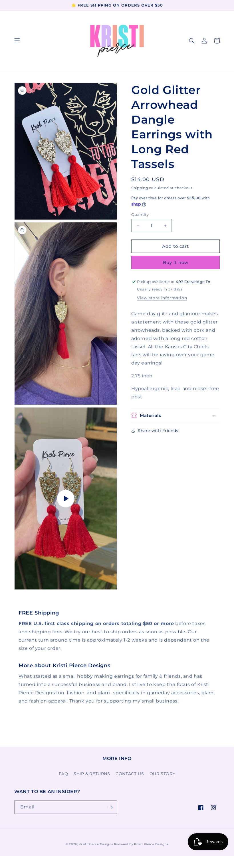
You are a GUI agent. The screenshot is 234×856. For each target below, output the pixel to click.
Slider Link (27, 613)
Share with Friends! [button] (158, 430)
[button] (17, 40)
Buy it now (175, 262)
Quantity (140, 214)
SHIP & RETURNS (92, 773)
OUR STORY (162, 773)
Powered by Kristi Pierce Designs (141, 844)
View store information (162, 297)
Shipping (139, 188)
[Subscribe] (110, 807)
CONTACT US (130, 773)
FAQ (63, 773)
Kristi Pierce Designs (96, 844)
